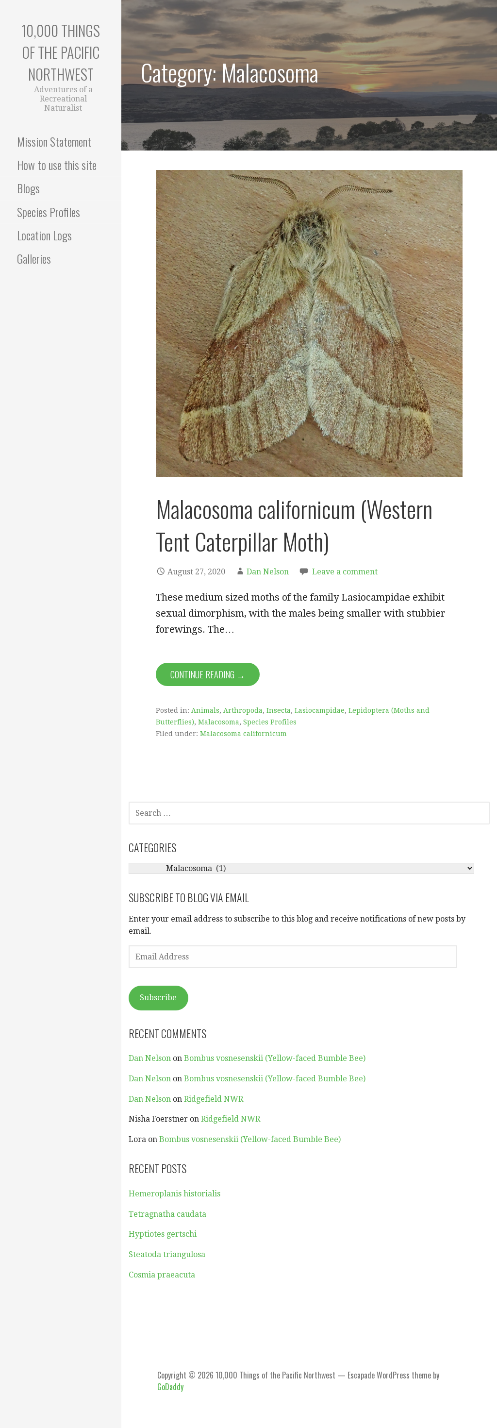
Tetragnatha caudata (167, 1214)
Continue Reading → (207, 674)
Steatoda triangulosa (167, 1254)
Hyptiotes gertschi (163, 1234)
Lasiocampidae (320, 710)
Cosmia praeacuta (162, 1274)
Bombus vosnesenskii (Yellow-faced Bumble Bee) (274, 1058)
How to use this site (57, 164)
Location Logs (44, 235)
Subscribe (158, 997)
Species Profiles (48, 211)
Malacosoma (218, 722)
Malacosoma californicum (243, 734)
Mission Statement (54, 141)
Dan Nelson (268, 571)
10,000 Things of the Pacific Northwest (60, 52)
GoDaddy (170, 1387)
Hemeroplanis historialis (174, 1193)
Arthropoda (243, 710)
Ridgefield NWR (213, 1099)
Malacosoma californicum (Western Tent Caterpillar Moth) (294, 524)
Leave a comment (345, 571)
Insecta (278, 710)
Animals (205, 710)
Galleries (34, 258)
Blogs (28, 188)
